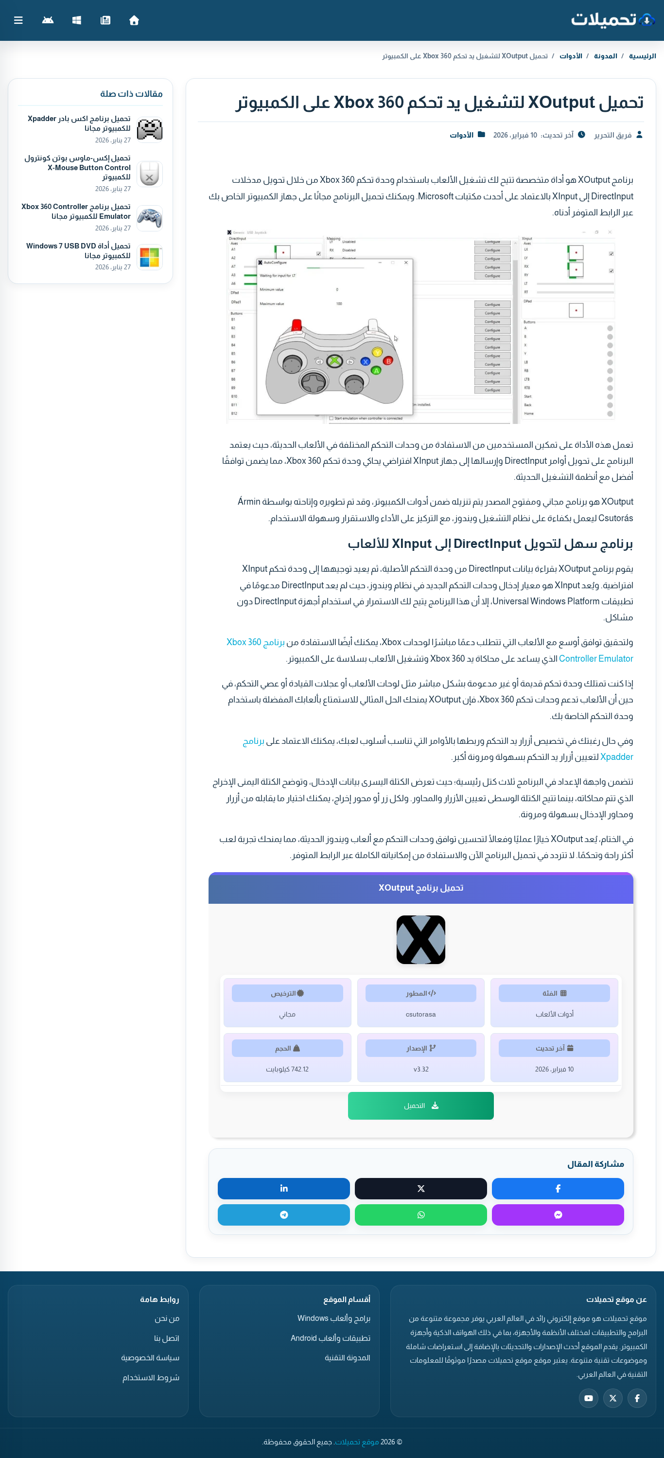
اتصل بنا (166, 1338)
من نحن (167, 1318)
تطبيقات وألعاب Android (330, 1338)
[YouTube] (588, 1398)
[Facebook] (637, 1398)
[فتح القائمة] (18, 20)
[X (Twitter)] (613, 1398)
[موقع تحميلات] (613, 20)
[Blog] (105, 20)
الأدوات (570, 56)
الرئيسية (642, 56)
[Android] (48, 20)
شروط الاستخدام (150, 1377)
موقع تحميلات (357, 1442)
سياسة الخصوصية (150, 1357)
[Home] (134, 20)
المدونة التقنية (347, 1357)
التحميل (414, 1105)
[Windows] (77, 20)
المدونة (605, 56)
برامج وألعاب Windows (333, 1318)
